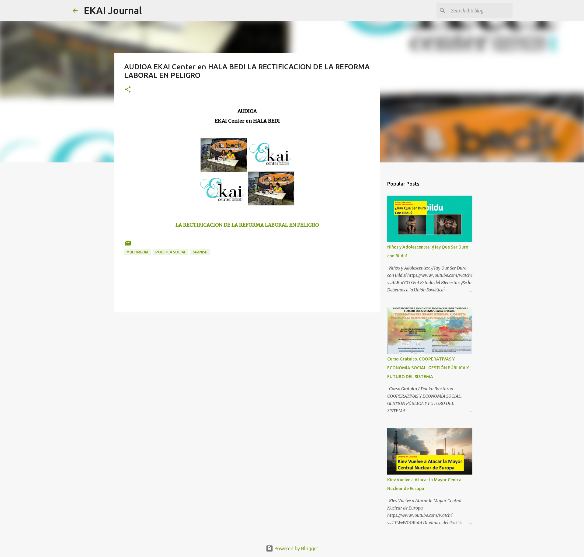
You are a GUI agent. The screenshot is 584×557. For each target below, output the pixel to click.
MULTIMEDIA (137, 252)
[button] (127, 90)
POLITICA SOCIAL (170, 252)
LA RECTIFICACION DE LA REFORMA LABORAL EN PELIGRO (247, 225)
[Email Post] (127, 245)
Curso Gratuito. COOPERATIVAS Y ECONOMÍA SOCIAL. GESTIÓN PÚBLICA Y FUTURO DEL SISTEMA (428, 368)
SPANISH (200, 252)
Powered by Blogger (295, 548)
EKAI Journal (113, 10)
